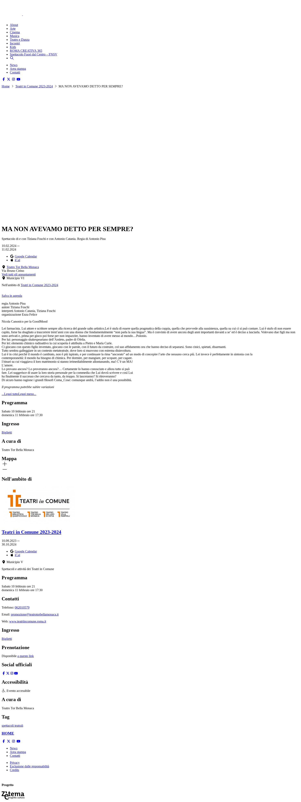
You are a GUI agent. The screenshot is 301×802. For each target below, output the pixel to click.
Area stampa (18, 68)
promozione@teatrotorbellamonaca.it (35, 614)
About (14, 25)
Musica (14, 36)
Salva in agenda (12, 295)
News (13, 65)
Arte (13, 28)
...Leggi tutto (10, 394)
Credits (14, 770)
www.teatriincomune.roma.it (27, 621)
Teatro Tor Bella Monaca (23, 267)
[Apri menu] (4, 18)
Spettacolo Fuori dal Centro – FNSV (33, 54)
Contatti (15, 72)
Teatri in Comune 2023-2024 (34, 86)
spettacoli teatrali (12, 725)
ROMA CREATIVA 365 (26, 50)
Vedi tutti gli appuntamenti (19, 274)
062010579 (22, 607)
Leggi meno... (27, 394)
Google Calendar (26, 256)
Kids (13, 47)
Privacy (15, 762)
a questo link (25, 656)
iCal (17, 260)
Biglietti (7, 432)
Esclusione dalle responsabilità (29, 766)
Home (6, 86)
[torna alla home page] (18, 8)
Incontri (15, 43)
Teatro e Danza (19, 39)
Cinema (15, 32)
